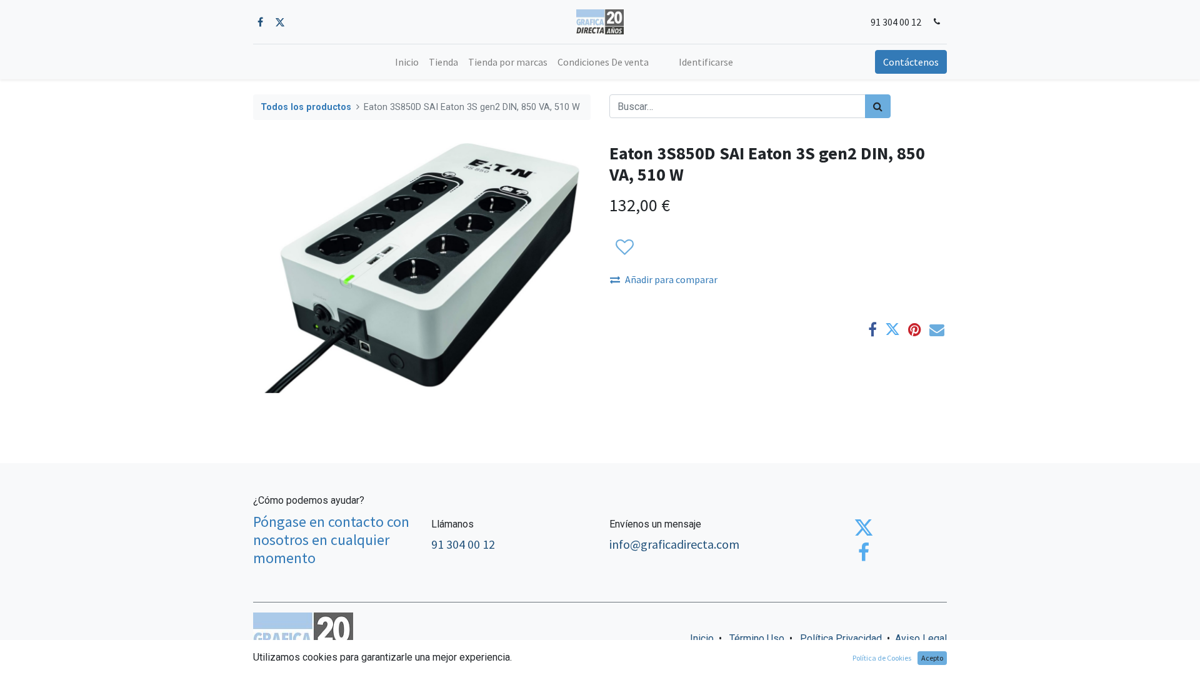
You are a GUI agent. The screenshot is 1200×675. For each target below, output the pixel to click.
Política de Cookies (881, 657)
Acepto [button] (932, 657)
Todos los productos (306, 107)
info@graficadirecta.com (674, 544)
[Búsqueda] (878, 106)
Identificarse (706, 62)
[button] (624, 247)
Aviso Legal (921, 638)
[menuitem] (407, 61)
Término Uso (756, 638)
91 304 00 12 (896, 22)
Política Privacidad (841, 638)
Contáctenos (911, 62)
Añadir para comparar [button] (671, 279)
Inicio (702, 638)
